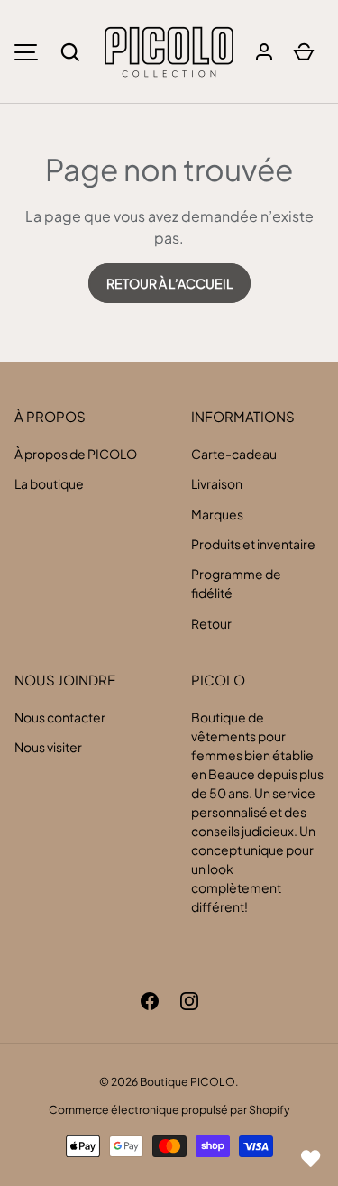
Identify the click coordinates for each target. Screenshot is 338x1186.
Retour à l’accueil (169, 283)
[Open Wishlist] (311, 1159)
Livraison (216, 483)
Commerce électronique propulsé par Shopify (169, 1109)
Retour (211, 623)
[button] (70, 52)
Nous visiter (48, 747)
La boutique (49, 483)
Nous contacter (59, 717)
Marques (217, 514)
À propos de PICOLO (75, 454)
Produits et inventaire (253, 544)
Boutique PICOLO (187, 1081)
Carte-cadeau (234, 454)
